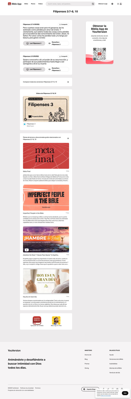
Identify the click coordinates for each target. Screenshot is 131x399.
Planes (33, 4)
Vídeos (40, 4)
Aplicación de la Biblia (37, 325)
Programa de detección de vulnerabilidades (21, 390)
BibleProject (30, 126)
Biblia (26, 4)
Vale (125, 393)
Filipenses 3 (33, 124)
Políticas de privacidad (26, 388)
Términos (37, 388)
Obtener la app (102, 4)
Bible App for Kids (56, 325)
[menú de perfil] (119, 4)
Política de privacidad (106, 395)
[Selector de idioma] (112, 4)
